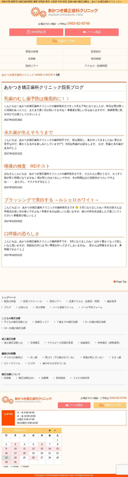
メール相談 (94, 32)
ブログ (7, 307)
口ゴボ (31, 363)
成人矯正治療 (9, 339)
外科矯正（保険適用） (109, 342)
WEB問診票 (38, 32)
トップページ (9, 297)
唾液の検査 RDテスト (27, 166)
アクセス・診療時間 (96, 65)
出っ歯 (33, 357)
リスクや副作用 (81, 378)
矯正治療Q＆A (26, 378)
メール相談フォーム (63, 307)
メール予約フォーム (91, 307)
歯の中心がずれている (54, 363)
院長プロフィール (32, 301)
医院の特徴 (32, 51)
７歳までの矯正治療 (67, 322)
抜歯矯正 (85, 342)
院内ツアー (32, 65)
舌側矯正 (35, 342)
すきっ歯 (116, 357)
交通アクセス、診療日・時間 (84, 301)
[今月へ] (50, 430)
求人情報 (40, 307)
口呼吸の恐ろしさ (22, 233)
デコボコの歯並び (13, 357)
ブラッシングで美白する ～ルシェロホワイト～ (51, 200)
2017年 (49, 74)
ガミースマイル (12, 363)
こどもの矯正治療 (11, 318)
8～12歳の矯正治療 (95, 322)
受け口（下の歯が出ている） (60, 357)
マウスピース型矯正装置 (60, 342)
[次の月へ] (58, 430)
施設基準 (111, 301)
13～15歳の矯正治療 (15, 328)
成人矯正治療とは (13, 342)
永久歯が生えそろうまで (28, 132)
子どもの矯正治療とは (15, 322)
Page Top (121, 281)
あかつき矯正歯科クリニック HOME (22, 74)
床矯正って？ (42, 322)
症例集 (32, 58)
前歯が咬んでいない (93, 357)
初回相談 (96, 58)
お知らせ (23, 307)
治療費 (44, 378)
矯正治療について (11, 374)
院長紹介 (96, 51)
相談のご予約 (66, 41)
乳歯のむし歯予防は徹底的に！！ (37, 98)
